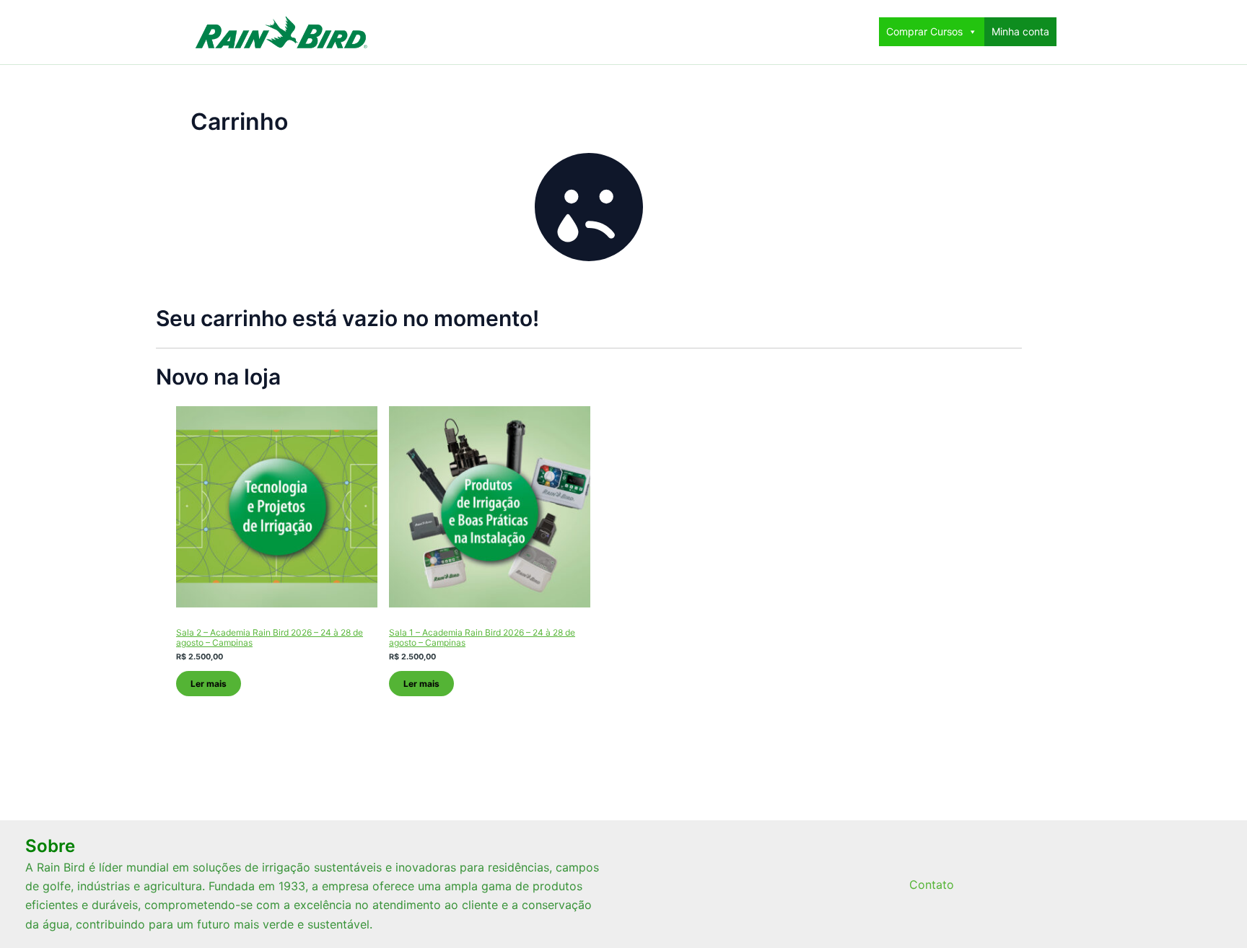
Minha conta (1020, 31)
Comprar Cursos (924, 31)
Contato (931, 884)
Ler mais (209, 683)
